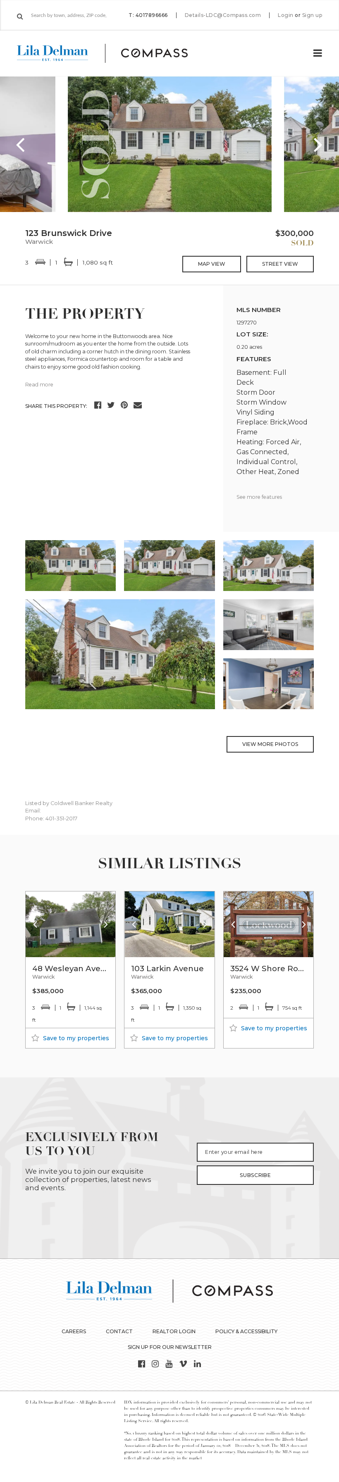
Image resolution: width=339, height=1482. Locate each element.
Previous (20, 144)
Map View (211, 264)
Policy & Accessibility (246, 1331)
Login (286, 15)
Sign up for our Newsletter (170, 1347)
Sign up (312, 15)
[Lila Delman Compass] (112, 53)
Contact (119, 1331)
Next (318, 144)
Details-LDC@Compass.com (223, 15)
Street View (280, 264)
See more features (259, 497)
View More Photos (270, 744)
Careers (74, 1331)
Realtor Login (174, 1331)
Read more (39, 384)
